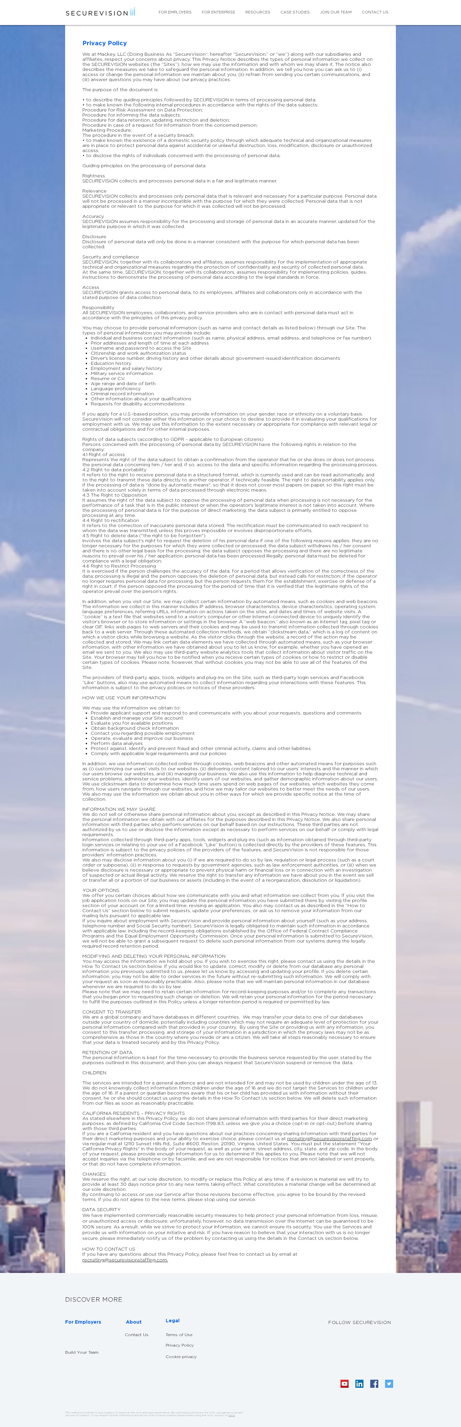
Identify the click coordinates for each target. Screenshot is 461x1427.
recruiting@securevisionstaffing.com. (125, 1259)
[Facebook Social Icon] (374, 1384)
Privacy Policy (180, 1345)
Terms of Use (179, 1334)
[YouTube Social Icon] (345, 1384)
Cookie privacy (182, 1356)
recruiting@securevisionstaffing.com (329, 1138)
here (231, 1415)
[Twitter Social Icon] (389, 1384)
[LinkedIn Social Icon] (359, 1384)
